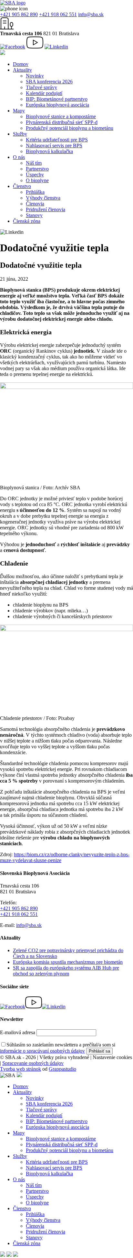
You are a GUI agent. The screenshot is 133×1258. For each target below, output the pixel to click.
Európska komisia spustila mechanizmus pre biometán (68, 962)
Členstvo (22, 186)
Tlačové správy (41, 87)
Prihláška (35, 192)
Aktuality (22, 70)
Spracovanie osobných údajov (33, 1063)
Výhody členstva (43, 198)
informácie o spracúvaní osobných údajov (42, 1051)
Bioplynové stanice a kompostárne (61, 116)
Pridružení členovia (45, 209)
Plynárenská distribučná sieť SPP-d (61, 122)
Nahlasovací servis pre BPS (54, 145)
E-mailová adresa (17, 1032)
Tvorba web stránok (20, 1069)
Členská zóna (26, 221)
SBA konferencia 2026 (49, 81)
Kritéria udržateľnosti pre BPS (57, 139)
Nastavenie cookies (112, 1057)
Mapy (19, 110)
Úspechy (35, 174)
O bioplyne (37, 180)
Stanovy (34, 215)
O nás (19, 157)
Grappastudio (62, 1069)
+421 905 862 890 (19, 14)
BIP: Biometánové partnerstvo (56, 99)
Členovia (35, 203)
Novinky (35, 75)
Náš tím (34, 163)
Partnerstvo (37, 169)
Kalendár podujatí (44, 93)
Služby (20, 134)
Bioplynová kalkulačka (49, 151)
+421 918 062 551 (58, 14)
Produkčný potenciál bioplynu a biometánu (69, 128)
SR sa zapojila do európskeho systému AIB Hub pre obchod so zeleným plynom (66, 970)
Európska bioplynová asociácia (57, 105)
